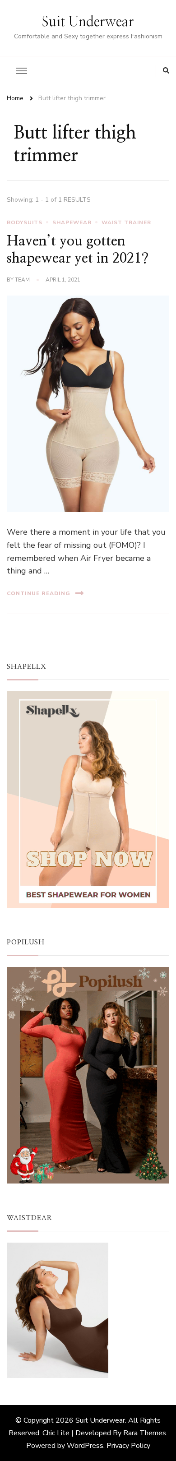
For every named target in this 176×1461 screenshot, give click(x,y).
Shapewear (72, 222)
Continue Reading (38, 593)
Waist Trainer (126, 222)
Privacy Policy (128, 1446)
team (22, 279)
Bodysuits (24, 222)
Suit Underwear (88, 22)
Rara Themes (144, 1433)
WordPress (85, 1446)
